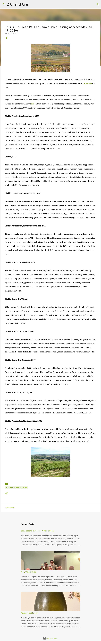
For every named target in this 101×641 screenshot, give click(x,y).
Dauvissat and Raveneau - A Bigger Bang (37, 531)
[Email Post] (6, 485)
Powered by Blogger (52, 638)
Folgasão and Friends (29, 613)
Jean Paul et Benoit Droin (16, 487)
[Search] (31, 4)
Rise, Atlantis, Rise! (28, 572)
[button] (6, 38)
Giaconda (88, 83)
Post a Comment (9, 507)
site (32, 104)
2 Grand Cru (17, 4)
